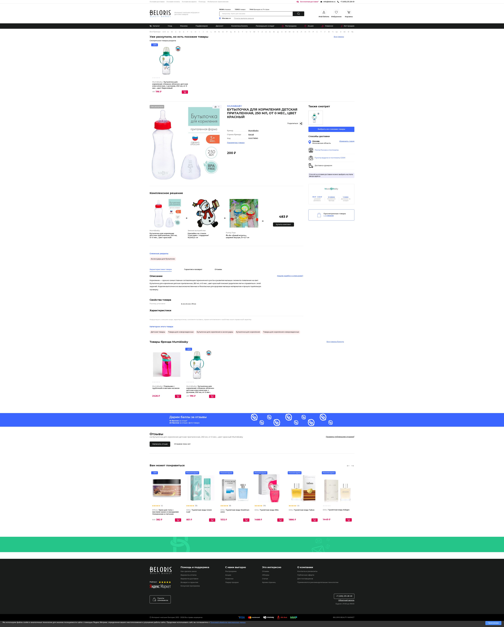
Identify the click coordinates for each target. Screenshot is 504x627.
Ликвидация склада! (265, 26)
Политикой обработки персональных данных (228, 622)
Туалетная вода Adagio (336, 510)
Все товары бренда (335, 342)
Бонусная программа (190, 586)
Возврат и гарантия (189, 582)
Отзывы (265, 571)
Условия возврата (189, 1)
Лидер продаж (232, 582)
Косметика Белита (239, 26)
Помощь (202, 1)
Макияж (184, 26)
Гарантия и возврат (193, 269)
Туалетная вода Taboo (301, 510)
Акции (311, 26)
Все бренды (155, 32)
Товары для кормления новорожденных (281, 332)
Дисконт (219, 26)
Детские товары (158, 332)
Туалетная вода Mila (267, 510)
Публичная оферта (305, 575)
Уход (170, 26)
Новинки (329, 26)
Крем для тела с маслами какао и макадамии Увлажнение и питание (165, 512)
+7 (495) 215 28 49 (344, 596)
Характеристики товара (161, 269)
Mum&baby (253, 131)
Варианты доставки (189, 579)
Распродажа (290, 26)
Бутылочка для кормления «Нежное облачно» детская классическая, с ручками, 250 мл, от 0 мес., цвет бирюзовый (200, 390)
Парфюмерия (202, 26)
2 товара (331, 197)
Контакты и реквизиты (307, 571)
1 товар (345, 197)
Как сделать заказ (189, 571)
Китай (251, 135)
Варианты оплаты (188, 575)
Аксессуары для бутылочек (163, 259)
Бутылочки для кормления (248, 332)
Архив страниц (269, 582)
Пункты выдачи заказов (244, 18)
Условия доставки (157, 1)
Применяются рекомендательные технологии (317, 582)
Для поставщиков (305, 579)
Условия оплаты (173, 1)
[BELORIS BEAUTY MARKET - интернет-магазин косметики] (160, 13)
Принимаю (493, 623)
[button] (283, 224)
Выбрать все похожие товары (331, 129)
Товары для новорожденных (181, 332)
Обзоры (265, 575)
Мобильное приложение (218, 1)
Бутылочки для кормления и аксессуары (215, 332)
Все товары (339, 37)
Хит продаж (349, 26)
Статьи (265, 579)
